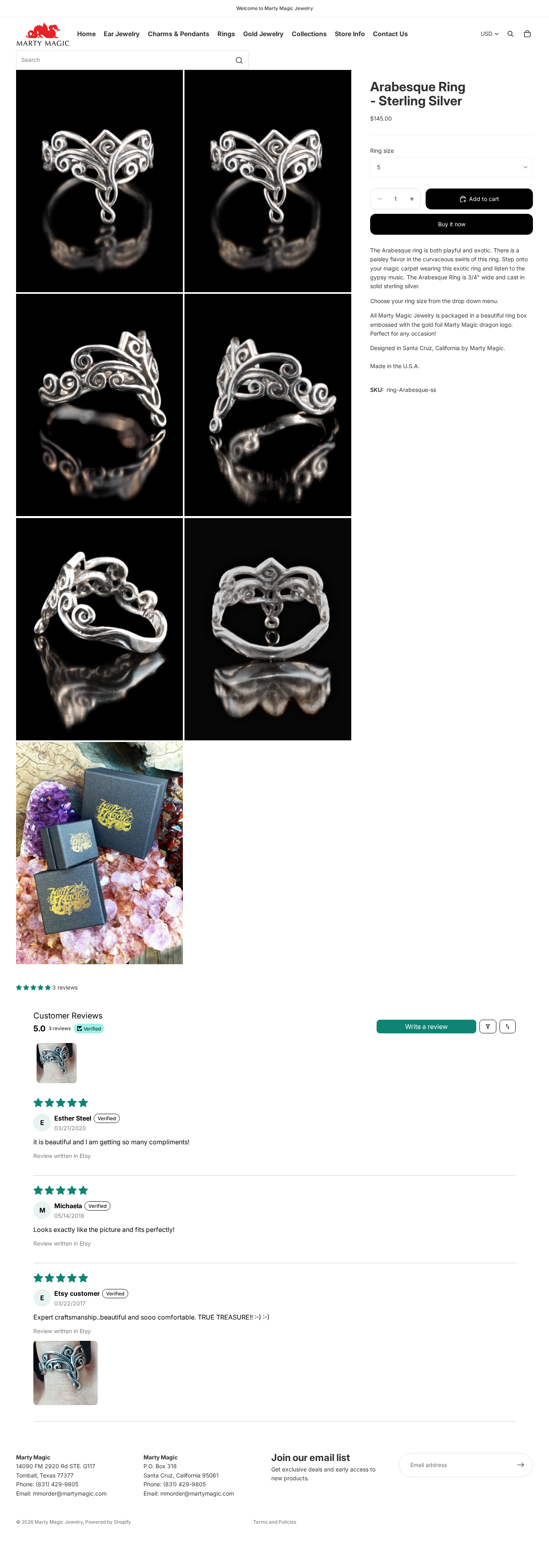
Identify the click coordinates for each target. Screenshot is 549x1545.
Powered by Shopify (108, 1522)
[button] (34, 987)
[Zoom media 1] (99, 181)
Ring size (382, 150)
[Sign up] (520, 1465)
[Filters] (487, 1026)
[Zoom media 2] (267, 181)
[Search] (510, 34)
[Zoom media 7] (99, 853)
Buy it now (451, 224)
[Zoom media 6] (267, 629)
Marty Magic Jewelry (59, 1522)
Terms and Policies (274, 1522)
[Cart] (527, 34)
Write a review (426, 1026)
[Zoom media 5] (99, 629)
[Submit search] (239, 60)
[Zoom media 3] (99, 405)
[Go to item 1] (57, 1063)
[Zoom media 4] (267, 405)
